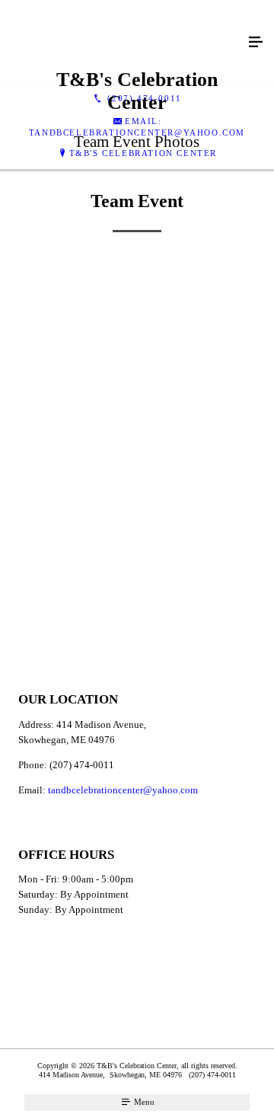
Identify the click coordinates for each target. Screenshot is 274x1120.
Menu (143, 1101)
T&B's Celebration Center (143, 153)
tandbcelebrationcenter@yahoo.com (123, 790)
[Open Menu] (255, 42)
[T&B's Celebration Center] (121, 42)
